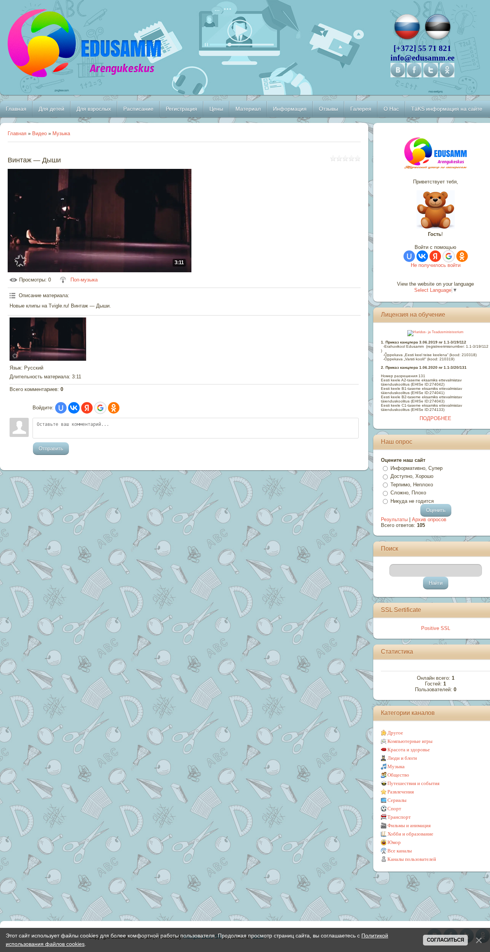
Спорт (394, 808)
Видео (39, 133)
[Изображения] (48, 338)
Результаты (394, 519)
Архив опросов (429, 519)
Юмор (394, 842)
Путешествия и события (413, 783)
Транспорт (399, 817)
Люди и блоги (402, 758)
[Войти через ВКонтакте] (74, 408)
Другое (395, 733)
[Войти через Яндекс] (87, 408)
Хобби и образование (410, 834)
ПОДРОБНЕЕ (435, 418)
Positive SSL (435, 628)
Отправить (51, 448)
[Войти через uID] (61, 408)
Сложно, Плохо (408, 493)
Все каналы (399, 851)
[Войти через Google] (100, 408)
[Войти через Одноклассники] (113, 408)
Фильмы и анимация (409, 825)
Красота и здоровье (408, 749)
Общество (398, 775)
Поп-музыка (84, 280)
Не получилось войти (436, 265)
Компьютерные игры (410, 741)
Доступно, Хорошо (411, 476)
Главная (17, 133)
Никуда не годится (412, 501)
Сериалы (397, 800)
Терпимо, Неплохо (411, 484)
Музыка (61, 133)
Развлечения (400, 792)
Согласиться (445, 940)
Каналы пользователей (411, 859)
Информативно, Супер (416, 468)
